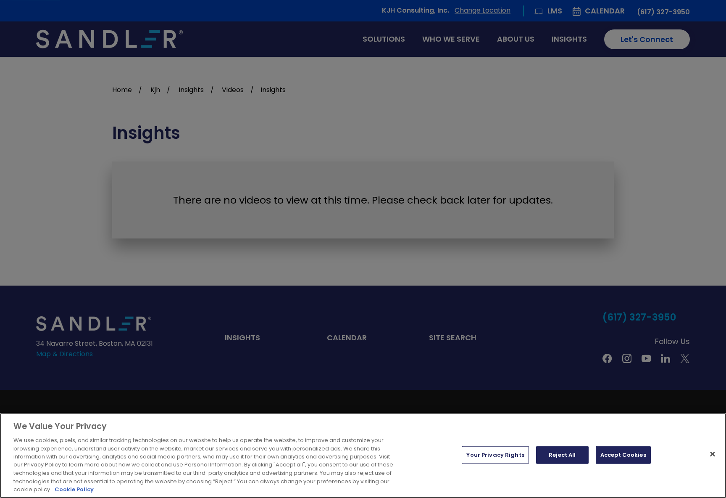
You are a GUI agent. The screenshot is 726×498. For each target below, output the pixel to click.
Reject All (562, 455)
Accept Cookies (623, 455)
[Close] (712, 454)
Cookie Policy (74, 489)
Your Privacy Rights (495, 455)
